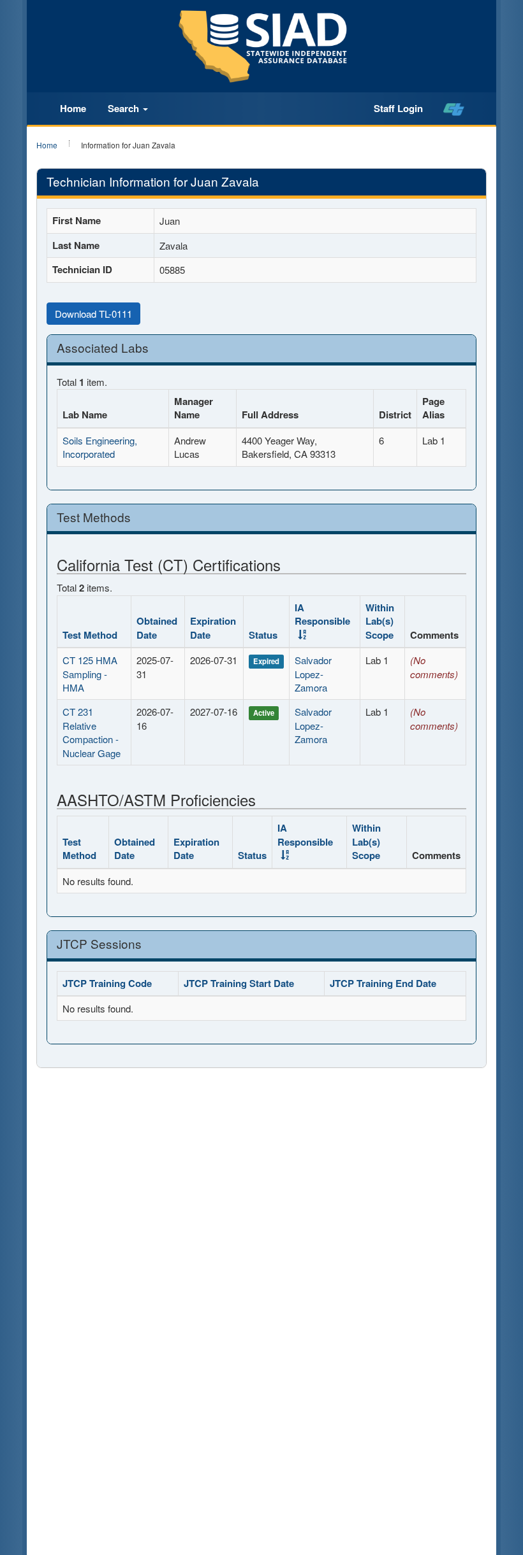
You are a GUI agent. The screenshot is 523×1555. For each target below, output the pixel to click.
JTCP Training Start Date (239, 983)
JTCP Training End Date (383, 983)
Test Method (90, 635)
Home (73, 108)
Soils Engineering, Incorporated (100, 447)
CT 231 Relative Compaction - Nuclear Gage (92, 732)
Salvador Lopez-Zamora (313, 673)
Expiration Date (213, 627)
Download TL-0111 (93, 313)
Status (263, 635)
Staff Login (398, 108)
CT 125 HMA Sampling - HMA (90, 673)
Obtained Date (156, 627)
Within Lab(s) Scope (379, 621)
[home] (454, 109)
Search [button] (125, 108)
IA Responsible (322, 614)
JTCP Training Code (107, 983)
